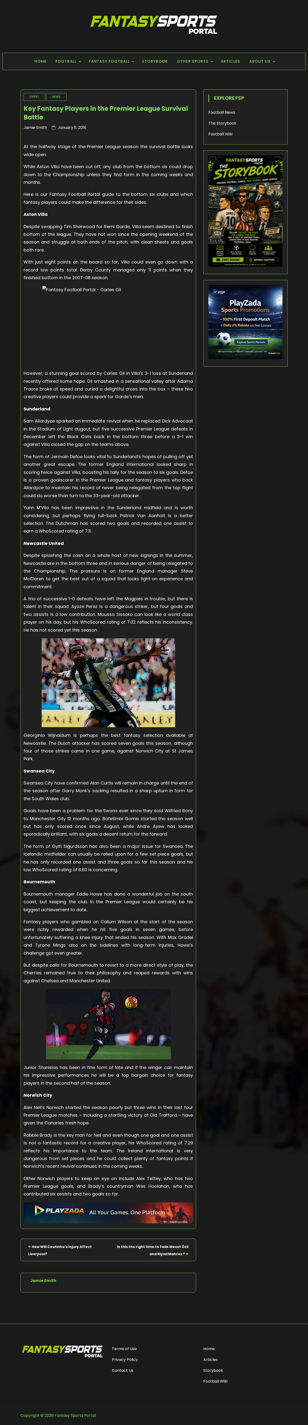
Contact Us (122, 1370)
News (56, 97)
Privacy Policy (125, 1359)
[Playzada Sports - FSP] (108, 1222)
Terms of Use (124, 1349)
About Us (259, 61)
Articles (230, 61)
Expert (34, 97)
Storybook (155, 61)
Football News (221, 112)
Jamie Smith (35, 127)
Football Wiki (220, 134)
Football (66, 61)
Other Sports (192, 61)
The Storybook (222, 123)
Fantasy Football (109, 61)
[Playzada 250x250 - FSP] (245, 358)
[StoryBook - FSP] (245, 265)
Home (40, 61)
